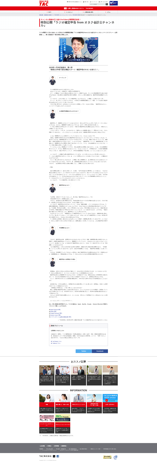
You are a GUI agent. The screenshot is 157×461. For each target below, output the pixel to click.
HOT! (49, 12)
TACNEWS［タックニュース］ (61, 15)
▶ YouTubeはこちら (56, 341)
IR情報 (49, 446)
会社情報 (42, 446)
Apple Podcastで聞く (55, 309)
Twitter (83, 351)
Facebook (99, 351)
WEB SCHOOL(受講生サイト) (74, 1)
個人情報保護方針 (73, 449)
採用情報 (56, 446)
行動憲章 (41, 449)
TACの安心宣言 (49, 449)
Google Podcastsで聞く (56, 313)
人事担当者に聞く (89, 12)
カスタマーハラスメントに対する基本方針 (69, 450)
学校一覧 (86, 1)
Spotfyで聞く (53, 311)
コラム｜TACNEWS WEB (74, 15)
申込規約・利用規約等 (61, 449)
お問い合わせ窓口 (104, 1)
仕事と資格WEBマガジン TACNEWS (80, 8)
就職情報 (63, 446)
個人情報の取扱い (84, 449)
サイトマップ (94, 1)
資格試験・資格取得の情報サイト (46, 15)
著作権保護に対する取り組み (109, 449)
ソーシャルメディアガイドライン (49, 450)
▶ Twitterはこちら (55, 343)
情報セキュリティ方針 (95, 449)
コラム (108, 12)
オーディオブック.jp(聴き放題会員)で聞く (61, 317)
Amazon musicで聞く (55, 315)
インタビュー (69, 12)
